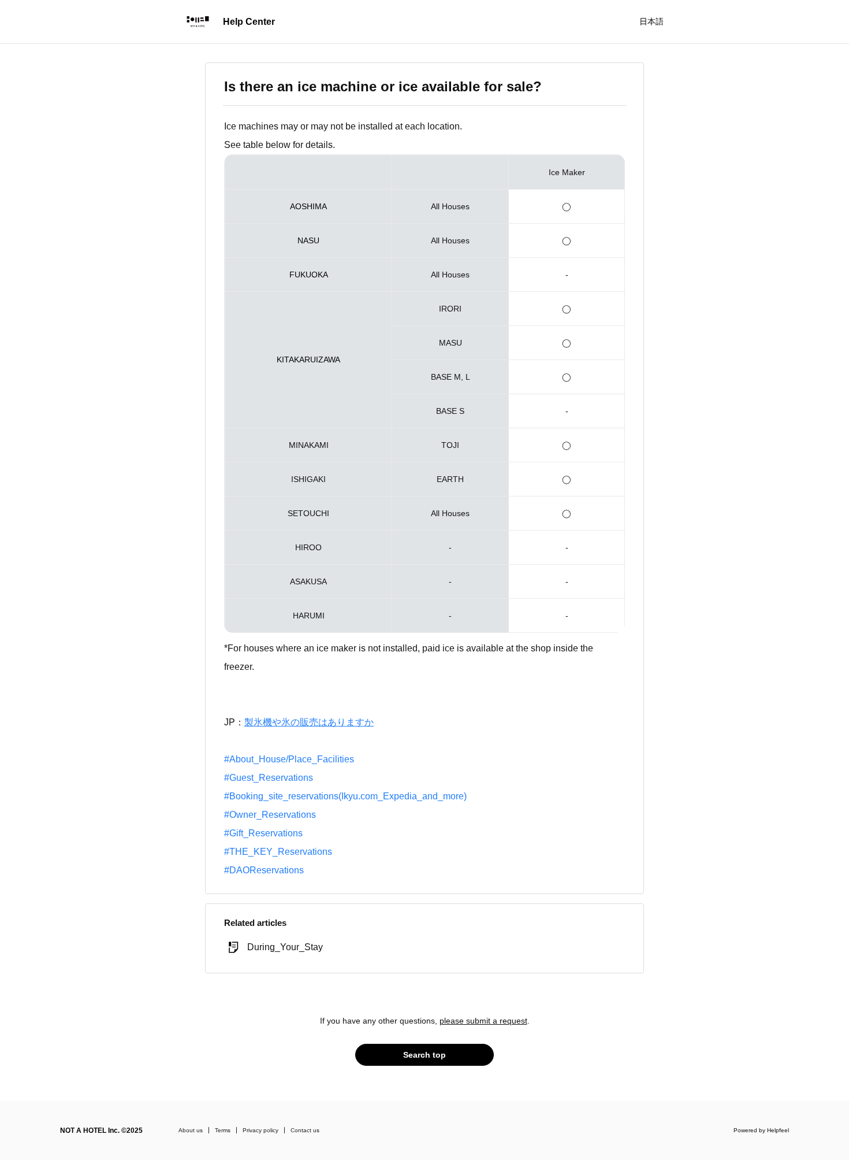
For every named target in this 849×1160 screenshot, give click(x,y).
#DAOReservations (264, 870)
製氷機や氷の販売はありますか (309, 722)
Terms (222, 1130)
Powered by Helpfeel (761, 1130)
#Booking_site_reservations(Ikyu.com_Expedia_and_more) (345, 796)
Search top (424, 1054)
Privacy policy (260, 1130)
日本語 (651, 21)
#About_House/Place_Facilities (289, 759)
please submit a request (483, 1020)
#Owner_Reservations (270, 815)
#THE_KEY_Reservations (278, 852)
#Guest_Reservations (268, 778)
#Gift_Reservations (263, 833)
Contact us (305, 1130)
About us (190, 1130)
